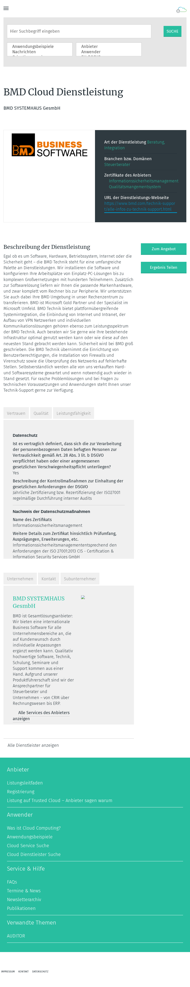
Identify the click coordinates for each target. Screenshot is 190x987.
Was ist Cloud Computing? (34, 828)
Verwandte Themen (31, 922)
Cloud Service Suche (28, 845)
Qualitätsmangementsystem (135, 186)
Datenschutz (40, 971)
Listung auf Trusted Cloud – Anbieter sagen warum (59, 800)
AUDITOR (16, 936)
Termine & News (24, 890)
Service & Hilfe (26, 868)
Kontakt (23, 971)
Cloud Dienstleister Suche (34, 854)
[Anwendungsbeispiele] (36, 46)
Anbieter (18, 769)
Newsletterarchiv (24, 899)
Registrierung (20, 791)
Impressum (8, 971)
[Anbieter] (105, 46)
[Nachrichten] (36, 52)
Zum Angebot (164, 249)
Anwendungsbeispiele (30, 837)
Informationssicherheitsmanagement (143, 181)
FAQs (12, 882)
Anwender (20, 814)
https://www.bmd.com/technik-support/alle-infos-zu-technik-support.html (139, 206)
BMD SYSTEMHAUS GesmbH (39, 602)
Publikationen (21, 908)
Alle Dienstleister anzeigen (33, 745)
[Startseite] (181, 10)
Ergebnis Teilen (163, 267)
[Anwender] (105, 52)
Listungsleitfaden (25, 783)
